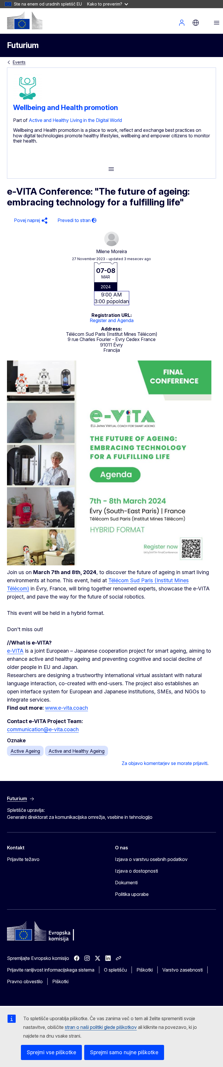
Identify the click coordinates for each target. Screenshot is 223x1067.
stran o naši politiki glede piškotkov (101, 1027)
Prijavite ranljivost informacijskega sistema (50, 970)
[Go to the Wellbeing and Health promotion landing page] (27, 101)
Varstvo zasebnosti (182, 970)
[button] (30, 220)
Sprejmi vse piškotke (51, 1052)
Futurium (23, 45)
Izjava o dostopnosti (136, 871)
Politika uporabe (132, 894)
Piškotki (144, 970)
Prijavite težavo (23, 859)
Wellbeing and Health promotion (65, 107)
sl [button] (195, 22)
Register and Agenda (112, 320)
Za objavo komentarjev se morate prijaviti (164, 763)
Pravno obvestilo (25, 981)
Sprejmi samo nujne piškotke (124, 1052)
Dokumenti (126, 882)
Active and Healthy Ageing (76, 751)
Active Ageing (25, 751)
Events (19, 62)
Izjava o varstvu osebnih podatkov (151, 859)
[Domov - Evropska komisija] (24, 20)
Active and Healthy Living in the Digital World (75, 120)
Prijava (181, 22)
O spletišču (115, 970)
